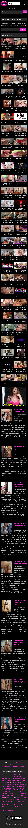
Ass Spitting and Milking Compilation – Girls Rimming (20, 642)
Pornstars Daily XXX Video (13, 806)
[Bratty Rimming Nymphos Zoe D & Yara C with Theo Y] (6, 690)
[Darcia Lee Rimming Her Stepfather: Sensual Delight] (6, 493)
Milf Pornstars (10, 797)
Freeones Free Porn (7, 810)
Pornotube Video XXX (8, 778)
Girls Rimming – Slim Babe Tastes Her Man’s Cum (20, 525)
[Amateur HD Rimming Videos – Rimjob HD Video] (6, 611)
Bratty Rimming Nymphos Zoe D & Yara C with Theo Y (19, 681)
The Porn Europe (6, 805)
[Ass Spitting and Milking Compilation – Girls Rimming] (6, 651)
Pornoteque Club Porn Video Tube (16, 786)
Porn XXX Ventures (11, 795)
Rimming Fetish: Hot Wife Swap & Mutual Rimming (20, 719)
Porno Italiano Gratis (12, 784)
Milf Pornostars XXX (20, 797)
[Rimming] (11, 4)
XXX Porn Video (13, 791)
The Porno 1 (19, 803)
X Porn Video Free (14, 790)
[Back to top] (23, 823)
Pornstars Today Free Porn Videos (12, 799)
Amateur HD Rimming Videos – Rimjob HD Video (20, 602)
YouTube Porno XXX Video (14, 780)
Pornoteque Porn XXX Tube (15, 776)
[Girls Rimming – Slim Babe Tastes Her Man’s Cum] (6, 534)
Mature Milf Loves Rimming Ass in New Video (20, 448)
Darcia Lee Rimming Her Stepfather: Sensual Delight (20, 484)
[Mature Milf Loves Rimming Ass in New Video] (6, 457)
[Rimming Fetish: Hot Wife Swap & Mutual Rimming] (6, 728)
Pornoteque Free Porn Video (10, 775)
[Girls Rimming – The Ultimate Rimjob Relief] (6, 572)
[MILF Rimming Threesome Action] (6, 420)
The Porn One (11, 803)
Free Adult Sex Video (9, 788)
